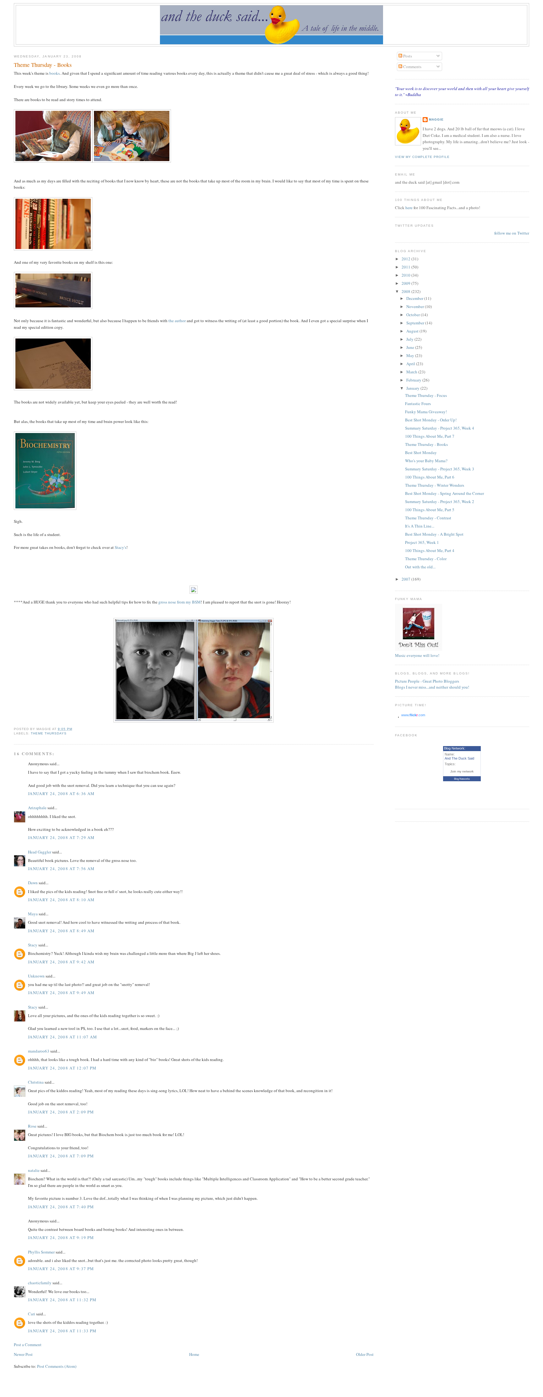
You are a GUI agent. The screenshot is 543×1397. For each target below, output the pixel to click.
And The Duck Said (459, 758)
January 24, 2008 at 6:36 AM (61, 793)
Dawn (33, 882)
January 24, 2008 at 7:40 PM (61, 1207)
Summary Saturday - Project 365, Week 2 (439, 501)
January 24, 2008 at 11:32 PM (62, 1299)
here (409, 207)
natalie (34, 1170)
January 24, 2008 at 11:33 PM (62, 1331)
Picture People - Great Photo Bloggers (427, 681)
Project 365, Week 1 (422, 542)
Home (194, 1354)
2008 (406, 291)
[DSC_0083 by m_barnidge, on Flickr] (53, 389)
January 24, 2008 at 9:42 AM (61, 962)
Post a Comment (27, 1344)
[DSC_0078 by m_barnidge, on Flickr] (53, 249)
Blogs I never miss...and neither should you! (432, 687)
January (413, 388)
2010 (406, 275)
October (413, 314)
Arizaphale (37, 807)
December (415, 298)
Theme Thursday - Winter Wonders (434, 485)
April (411, 363)
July (410, 339)
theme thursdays (49, 733)
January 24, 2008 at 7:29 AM (61, 837)
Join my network (462, 771)
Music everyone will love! (417, 655)
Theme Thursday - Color (426, 558)
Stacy (32, 945)
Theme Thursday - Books (43, 64)
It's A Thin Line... (419, 526)
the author (177, 320)
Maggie (436, 119)
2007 (406, 579)
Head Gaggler (39, 852)
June (410, 347)
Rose (32, 1126)
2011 (406, 267)
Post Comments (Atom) (56, 1366)
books (54, 73)
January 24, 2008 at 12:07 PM (62, 1068)
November (415, 306)
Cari (31, 1314)
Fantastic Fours (418, 403)
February (414, 380)
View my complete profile (422, 157)
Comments (411, 66)
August (413, 331)
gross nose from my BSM (179, 602)
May (410, 355)
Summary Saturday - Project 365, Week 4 (439, 428)
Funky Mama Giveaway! (426, 411)
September (415, 323)
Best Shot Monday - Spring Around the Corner (444, 493)
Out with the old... (420, 567)
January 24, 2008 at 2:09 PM (61, 1112)
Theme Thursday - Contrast (428, 518)
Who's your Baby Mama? (426, 460)
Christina (36, 1082)
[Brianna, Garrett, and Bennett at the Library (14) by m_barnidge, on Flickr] (131, 161)
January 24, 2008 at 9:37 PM (61, 1268)
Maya (33, 914)
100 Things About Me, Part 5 (429, 509)
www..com (413, 715)
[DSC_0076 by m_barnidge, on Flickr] (45, 508)
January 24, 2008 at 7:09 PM (61, 1156)
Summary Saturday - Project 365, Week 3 (439, 469)
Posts (407, 56)
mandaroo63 (38, 1051)
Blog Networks (462, 778)
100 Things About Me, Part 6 (429, 477)
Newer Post (23, 1354)
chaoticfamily (40, 1283)
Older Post (365, 1354)
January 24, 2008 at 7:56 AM (61, 868)
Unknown (36, 976)
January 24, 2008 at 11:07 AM (62, 1037)
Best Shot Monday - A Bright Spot (434, 534)
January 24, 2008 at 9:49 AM (61, 992)
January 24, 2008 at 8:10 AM (61, 899)
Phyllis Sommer (41, 1252)
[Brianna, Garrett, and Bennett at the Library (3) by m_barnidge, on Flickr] (53, 161)
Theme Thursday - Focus (426, 395)
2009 (406, 283)
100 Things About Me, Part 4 (429, 550)
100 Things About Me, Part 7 (429, 436)
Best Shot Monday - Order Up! (431, 420)
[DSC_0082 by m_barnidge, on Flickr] (53, 307)
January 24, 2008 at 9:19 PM (61, 1237)
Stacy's (120, 547)
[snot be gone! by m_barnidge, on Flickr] (193, 721)
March (412, 372)
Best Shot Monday (421, 452)
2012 (406, 259)
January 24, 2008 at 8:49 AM (61, 931)
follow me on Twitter (511, 233)
